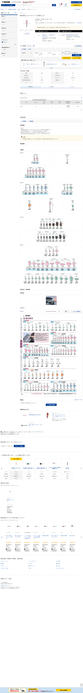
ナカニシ (21, 12)
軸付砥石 (23, 9)
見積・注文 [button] (77, 5)
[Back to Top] (81, 685)
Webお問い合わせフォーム (5, 585)
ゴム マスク (30, 563)
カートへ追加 (77, 57)
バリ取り (30, 568)
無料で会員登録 (63, 690)
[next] (81, 468)
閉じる (73, 690)
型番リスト (31, 86)
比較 (30, 49)
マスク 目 (2, 565)
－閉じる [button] (51, 68)
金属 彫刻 (58, 563)
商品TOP (22, 311)
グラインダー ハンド (4, 561)
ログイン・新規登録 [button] (77, 2)
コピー (30, 45)
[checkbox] (9, 18)
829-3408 (5, 42)
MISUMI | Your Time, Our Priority (7, 1)
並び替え (71, 102)
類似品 (24, 49)
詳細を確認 (80, 22)
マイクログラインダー (60, 568)
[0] (60, 4)
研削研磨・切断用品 (12, 9)
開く (66, 311)
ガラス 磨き (58, 561)
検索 (54, 5)
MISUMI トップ (4, 9)
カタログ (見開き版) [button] (76, 311)
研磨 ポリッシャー (31, 565)
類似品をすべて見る (78, 399)
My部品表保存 (79, 45)
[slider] (47, 311)
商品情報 (31, 121)
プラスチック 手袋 (4, 568)
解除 (15, 44)
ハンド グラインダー (32, 561)
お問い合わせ (66, 6)
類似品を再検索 (52, 404)
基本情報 (24, 121)
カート (60, 6)
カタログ (27, 33)
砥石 (19, 9)
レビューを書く (20, 446)
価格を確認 (77, 55)
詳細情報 (52, 86)
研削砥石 (2, 563)
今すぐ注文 (67, 57)
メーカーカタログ (34, 431)
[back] (2, 468)
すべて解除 (14, 12)
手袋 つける (58, 565)
